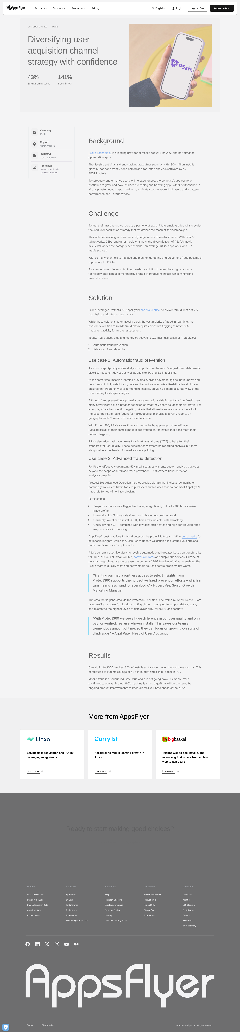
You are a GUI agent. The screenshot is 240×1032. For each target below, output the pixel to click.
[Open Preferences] (5, 1027)
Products (40, 8)
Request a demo (222, 8)
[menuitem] (41, 8)
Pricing (95, 8)
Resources (77, 8)
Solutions (58, 8)
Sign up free (197, 8)
